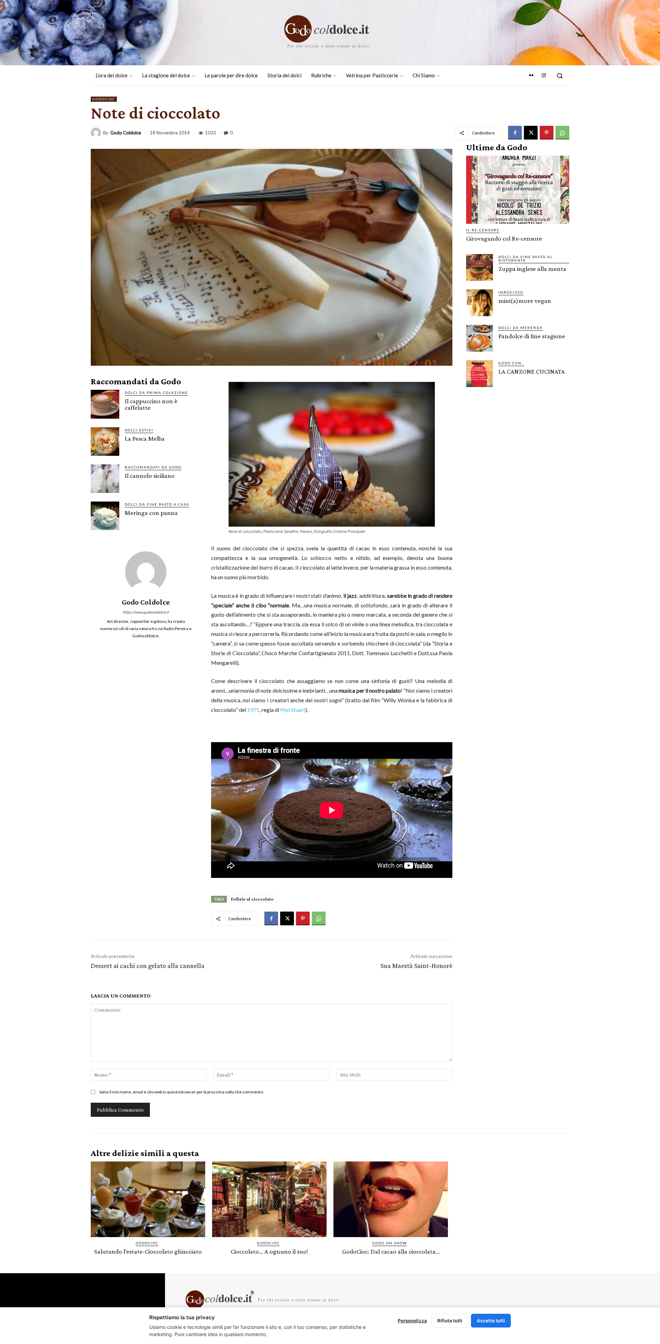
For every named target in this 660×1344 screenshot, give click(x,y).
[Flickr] (531, 75)
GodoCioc (103, 99)
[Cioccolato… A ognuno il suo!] (269, 1199)
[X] (531, 133)
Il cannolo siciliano (150, 475)
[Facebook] (515, 133)
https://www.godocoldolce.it (146, 612)
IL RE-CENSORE (482, 230)
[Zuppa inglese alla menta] (479, 267)
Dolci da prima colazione (156, 392)
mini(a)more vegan (524, 300)
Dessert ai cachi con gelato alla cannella (148, 965)
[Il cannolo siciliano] (105, 478)
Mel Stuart (292, 709)
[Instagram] (544, 75)
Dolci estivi (139, 430)
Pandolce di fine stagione (531, 336)
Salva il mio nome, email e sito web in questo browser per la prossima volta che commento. (181, 1091)
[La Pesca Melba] (105, 441)
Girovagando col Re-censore (504, 238)
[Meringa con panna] (105, 516)
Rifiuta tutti (449, 1320)
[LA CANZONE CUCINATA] (479, 373)
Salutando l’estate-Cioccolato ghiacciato (148, 1251)
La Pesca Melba (145, 438)
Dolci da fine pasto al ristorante (525, 258)
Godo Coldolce (125, 133)
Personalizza (412, 1320)
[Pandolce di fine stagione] (479, 338)
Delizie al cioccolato (252, 899)
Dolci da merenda (520, 328)
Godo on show (389, 1243)
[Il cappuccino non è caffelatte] (105, 404)
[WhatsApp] (562, 133)
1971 (253, 709)
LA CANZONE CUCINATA (531, 371)
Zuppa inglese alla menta (532, 268)
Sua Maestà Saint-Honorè (416, 965)
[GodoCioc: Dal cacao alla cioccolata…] (390, 1199)
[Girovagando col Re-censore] (517, 190)
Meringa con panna (151, 512)
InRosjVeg (511, 292)
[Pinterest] (546, 133)
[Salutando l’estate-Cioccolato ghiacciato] (148, 1199)
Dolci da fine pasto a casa (157, 504)
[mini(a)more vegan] (479, 302)
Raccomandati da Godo (153, 467)
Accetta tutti (491, 1320)
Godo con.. (511, 363)
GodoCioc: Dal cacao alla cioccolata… (391, 1251)
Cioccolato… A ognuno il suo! (269, 1251)
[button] (559, 75)
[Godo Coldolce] (97, 133)
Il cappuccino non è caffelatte (151, 404)
